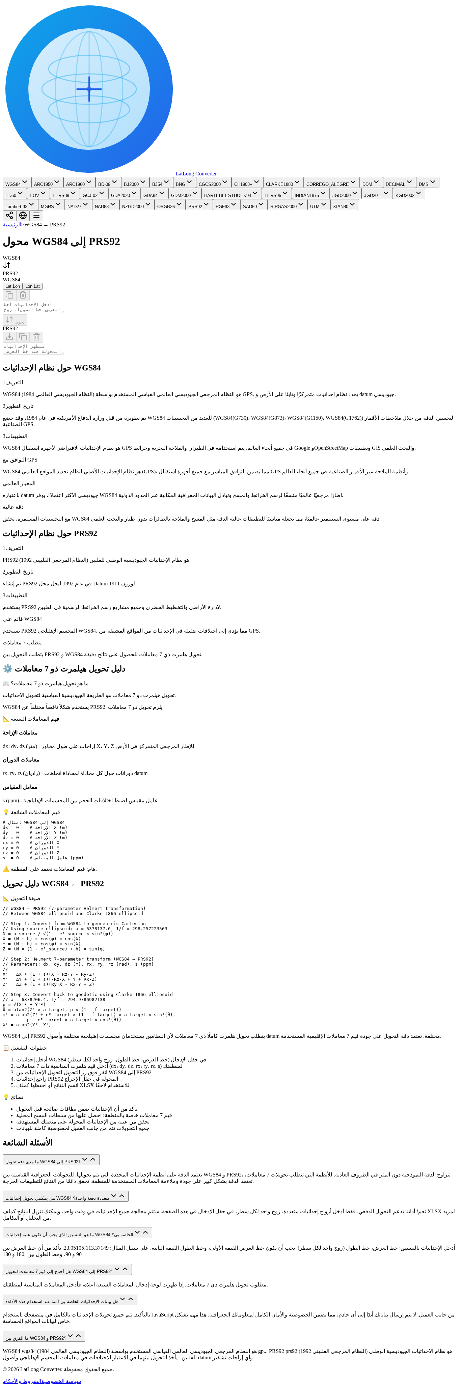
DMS (424, 184)
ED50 (10, 195)
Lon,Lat (32, 286)
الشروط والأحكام (22, 1381)
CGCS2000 (210, 184)
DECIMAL (395, 184)
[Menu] (36, 215)
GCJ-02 (90, 195)
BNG (180, 184)
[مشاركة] (9, 215)
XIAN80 (340, 206)
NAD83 (102, 206)
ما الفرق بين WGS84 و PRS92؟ (35, 1338)
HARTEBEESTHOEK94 (227, 195)
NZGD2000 (133, 206)
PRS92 (195, 206)
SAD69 (250, 206)
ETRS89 (61, 195)
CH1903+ (243, 184)
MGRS (47, 206)
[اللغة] (23, 215)
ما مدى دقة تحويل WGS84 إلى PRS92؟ (43, 1161)
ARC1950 (43, 184)
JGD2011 (373, 195)
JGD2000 (341, 195)
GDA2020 (120, 195)
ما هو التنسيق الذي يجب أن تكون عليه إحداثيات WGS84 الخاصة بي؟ (69, 1234)
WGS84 (13, 184)
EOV (34, 195)
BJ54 (157, 184)
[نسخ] (9, 295)
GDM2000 (181, 195)
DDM (367, 184)
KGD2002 (405, 195)
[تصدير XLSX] (9, 337)
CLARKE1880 (279, 184)
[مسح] (23, 295)
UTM (315, 206)
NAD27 (74, 206)
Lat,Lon (12, 286)
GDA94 (150, 195)
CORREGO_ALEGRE (327, 184)
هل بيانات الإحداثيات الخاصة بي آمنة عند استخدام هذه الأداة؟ (61, 1301)
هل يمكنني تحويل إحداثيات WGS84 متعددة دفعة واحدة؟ (57, 1198)
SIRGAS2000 (283, 206)
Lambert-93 (16, 206)
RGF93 (222, 206)
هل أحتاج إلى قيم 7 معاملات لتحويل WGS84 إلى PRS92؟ (59, 1271)
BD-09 (104, 184)
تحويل (19, 322)
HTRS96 (273, 195)
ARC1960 (75, 184)
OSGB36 (166, 206)
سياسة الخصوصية (61, 1381)
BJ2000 (131, 184)
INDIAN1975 (307, 195)
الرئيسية (12, 224)
